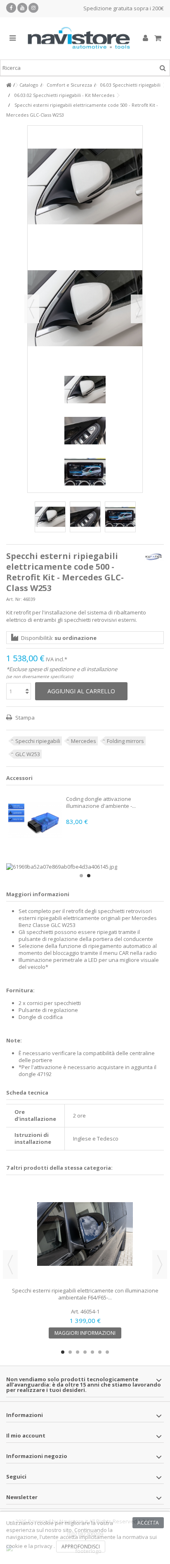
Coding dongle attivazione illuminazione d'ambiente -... (101, 802)
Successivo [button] (138, 308)
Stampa (24, 717)
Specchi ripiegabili (37, 741)
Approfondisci (80, 1546)
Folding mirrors (125, 741)
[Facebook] (11, 8)
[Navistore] (79, 38)
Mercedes (83, 741)
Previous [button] (10, 1264)
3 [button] (77, 1352)
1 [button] (81, 875)
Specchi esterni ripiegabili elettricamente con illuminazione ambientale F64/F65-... (85, 1294)
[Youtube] (22, 8)
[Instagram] (33, 8)
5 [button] (92, 1352)
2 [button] (88, 875)
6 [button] (100, 1352)
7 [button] (107, 1352)
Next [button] (159, 1264)
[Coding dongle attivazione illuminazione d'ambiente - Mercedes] (35, 820)
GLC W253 (27, 754)
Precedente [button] (31, 308)
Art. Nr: (14, 599)
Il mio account (25, 1435)
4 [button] (85, 1352)
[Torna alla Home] (8, 85)
